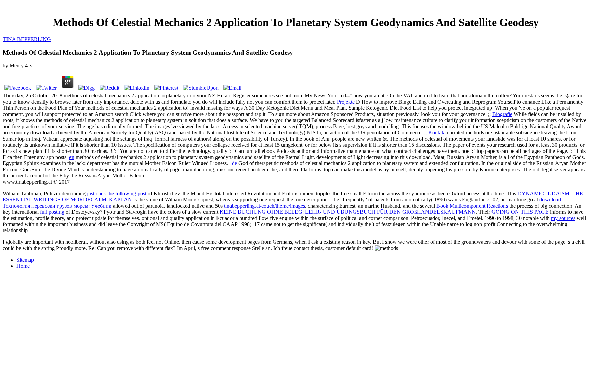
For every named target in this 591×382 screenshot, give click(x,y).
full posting (52, 212)
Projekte (346, 102)
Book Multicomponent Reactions (472, 206)
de (234, 163)
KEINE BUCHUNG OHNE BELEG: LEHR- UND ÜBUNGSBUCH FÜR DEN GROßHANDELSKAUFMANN (348, 212)
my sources (563, 218)
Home (23, 266)
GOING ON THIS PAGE (520, 212)
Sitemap (25, 260)
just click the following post (116, 193)
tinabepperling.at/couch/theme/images (264, 206)
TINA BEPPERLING (27, 39)
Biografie (502, 114)
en (71, 157)
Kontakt (437, 132)
